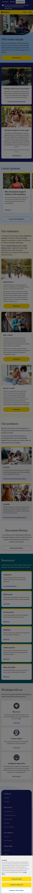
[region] (16, 874)
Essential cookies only (16, 885)
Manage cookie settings (16, 890)
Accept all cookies (16, 879)
